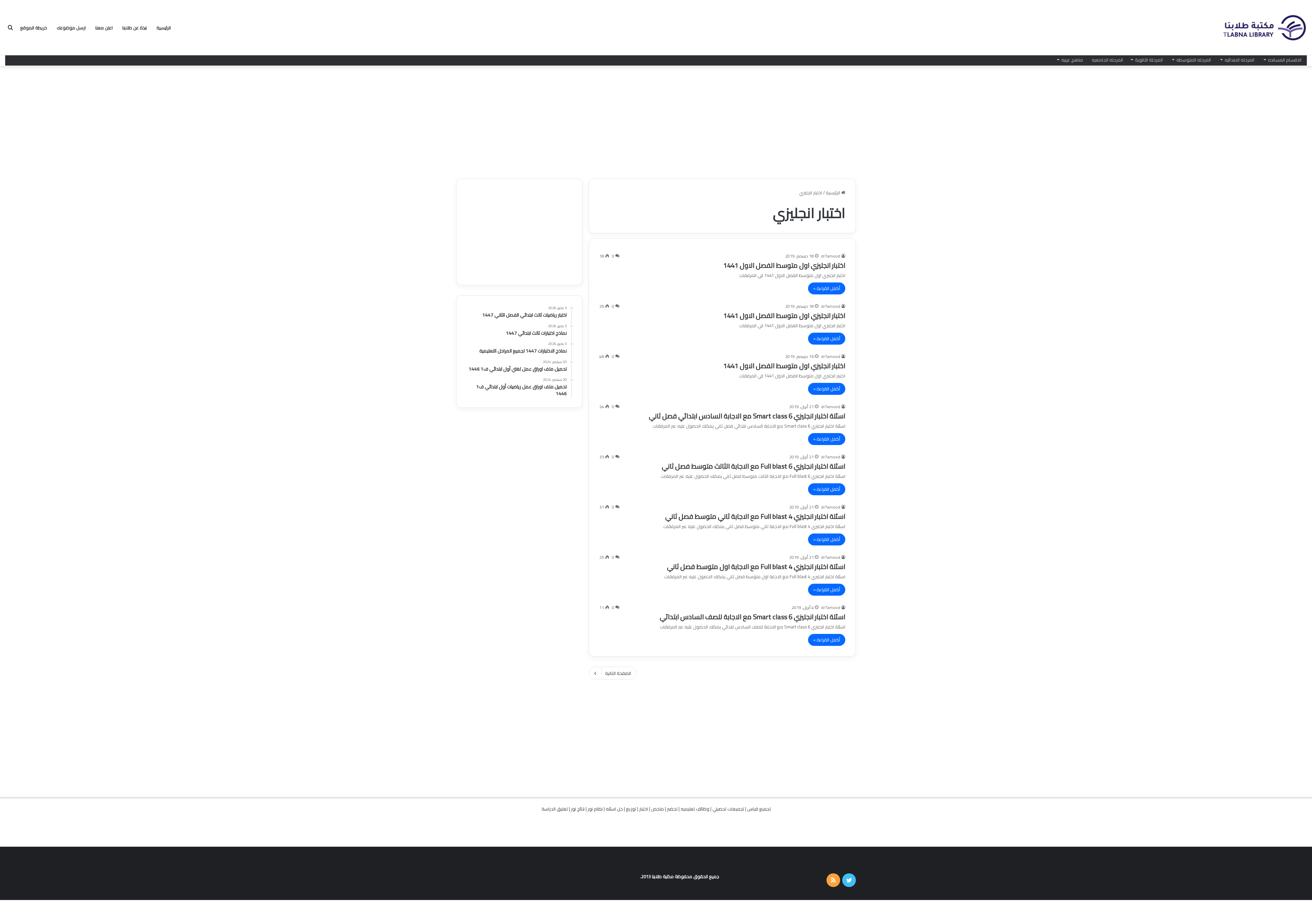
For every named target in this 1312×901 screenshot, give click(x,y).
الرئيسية (163, 28)
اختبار (643, 809)
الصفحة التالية (618, 673)
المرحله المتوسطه (1193, 60)
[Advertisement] (656, 120)
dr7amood (830, 256)
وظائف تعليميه (695, 809)
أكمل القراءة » (826, 288)
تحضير (672, 809)
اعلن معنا (104, 28)
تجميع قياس (759, 809)
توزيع (631, 809)
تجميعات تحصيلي (728, 809)
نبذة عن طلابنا (134, 28)
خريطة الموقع (33, 28)
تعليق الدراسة (555, 809)
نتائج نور (578, 809)
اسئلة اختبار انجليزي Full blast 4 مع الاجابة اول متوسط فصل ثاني (756, 566)
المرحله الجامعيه (1107, 60)
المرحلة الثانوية (1149, 60)
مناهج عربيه (1072, 60)
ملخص (657, 809)
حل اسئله (614, 809)
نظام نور (595, 809)
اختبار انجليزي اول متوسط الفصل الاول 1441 (784, 265)
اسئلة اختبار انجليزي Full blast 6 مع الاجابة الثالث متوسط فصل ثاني (753, 466)
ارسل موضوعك (71, 28)
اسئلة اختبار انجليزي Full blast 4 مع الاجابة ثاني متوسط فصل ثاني (755, 516)
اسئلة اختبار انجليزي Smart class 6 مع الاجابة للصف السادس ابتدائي (752, 616)
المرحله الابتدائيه (1239, 60)
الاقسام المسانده (1284, 60)
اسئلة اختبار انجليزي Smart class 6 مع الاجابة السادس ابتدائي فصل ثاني (747, 416)
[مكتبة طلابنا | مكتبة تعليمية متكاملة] (1264, 28)
